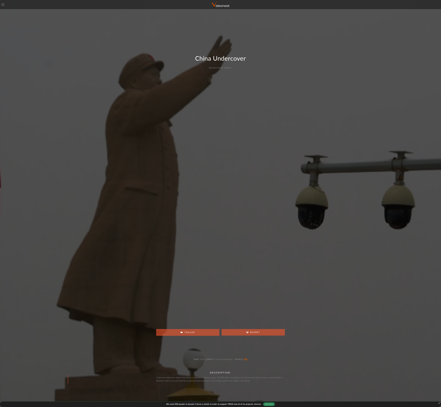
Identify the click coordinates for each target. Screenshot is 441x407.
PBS (245, 359)
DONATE (269, 404)
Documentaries (216, 68)
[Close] (439, 403)
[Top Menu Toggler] (2, 4)
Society (228, 68)
